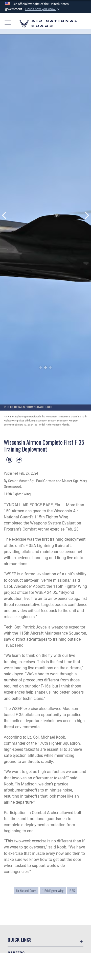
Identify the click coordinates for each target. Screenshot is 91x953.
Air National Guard (26, 890)
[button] (43, 9)
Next (86, 215)
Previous (4, 215)
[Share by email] (19, 460)
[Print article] (9, 460)
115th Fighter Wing (52, 890)
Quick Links (19, 939)
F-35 (72, 890)
